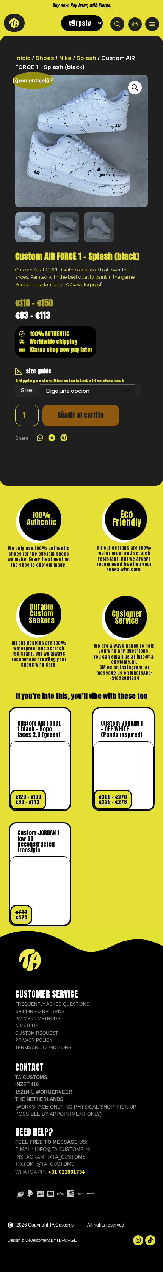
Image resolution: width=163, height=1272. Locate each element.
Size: (27, 390)
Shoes (45, 58)
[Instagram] (138, 1240)
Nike (65, 58)
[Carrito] (135, 24)
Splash (86, 58)
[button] (135, 87)
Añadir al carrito (81, 415)
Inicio (23, 58)
